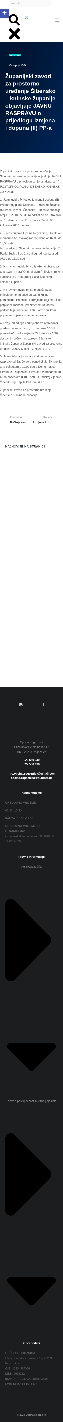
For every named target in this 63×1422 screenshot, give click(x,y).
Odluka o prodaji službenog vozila (29, 469)
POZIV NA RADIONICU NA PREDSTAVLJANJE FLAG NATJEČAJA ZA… (23, 500)
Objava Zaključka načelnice (24, 563)
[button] (4, 13)
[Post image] (12, 460)
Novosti (9, 474)
